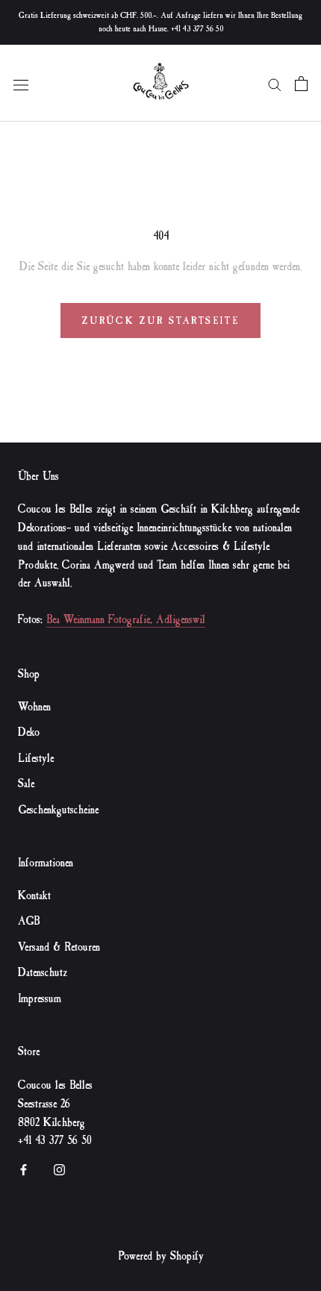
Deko (29, 732)
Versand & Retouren (59, 947)
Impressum (39, 999)
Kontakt (34, 896)
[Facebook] (23, 1168)
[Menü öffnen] (20, 83)
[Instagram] (59, 1168)
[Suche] (274, 83)
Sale (26, 784)
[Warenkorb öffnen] (301, 83)
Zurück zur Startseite (161, 320)
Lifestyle (36, 758)
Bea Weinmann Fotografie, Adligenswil (125, 620)
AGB (29, 921)
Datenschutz (42, 973)
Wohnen (34, 707)
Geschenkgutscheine (58, 810)
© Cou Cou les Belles (161, 1234)
